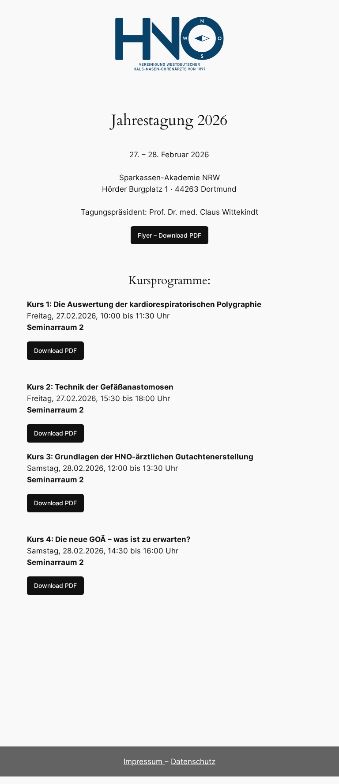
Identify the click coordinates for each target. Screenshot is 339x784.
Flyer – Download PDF (169, 235)
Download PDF (55, 350)
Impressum (144, 761)
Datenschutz (193, 761)
